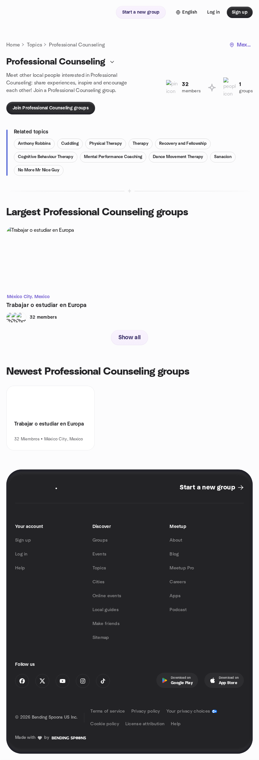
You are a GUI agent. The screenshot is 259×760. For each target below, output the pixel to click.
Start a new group (207, 487)
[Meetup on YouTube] (62, 681)
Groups (100, 540)
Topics (34, 44)
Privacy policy (145, 711)
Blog (174, 554)
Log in (21, 554)
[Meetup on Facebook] (22, 681)
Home (13, 44)
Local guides (106, 610)
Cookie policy (104, 724)
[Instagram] (83, 681)
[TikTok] (103, 681)
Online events (107, 596)
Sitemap (101, 637)
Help (20, 568)
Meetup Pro (182, 568)
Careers (178, 582)
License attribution (145, 724)
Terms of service (107, 711)
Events (100, 554)
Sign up (23, 540)
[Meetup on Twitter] (42, 681)
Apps (175, 596)
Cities (99, 582)
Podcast (178, 610)
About (176, 540)
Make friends (106, 624)
